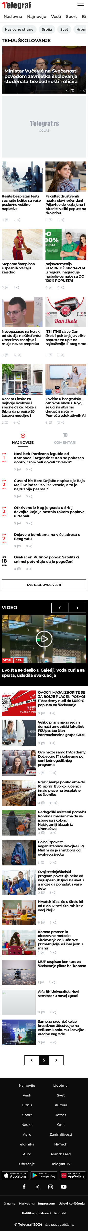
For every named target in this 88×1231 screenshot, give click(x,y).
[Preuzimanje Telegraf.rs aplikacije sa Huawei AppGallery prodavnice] (73, 1175)
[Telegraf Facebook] (24, 1187)
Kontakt (60, 1213)
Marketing (26, 1203)
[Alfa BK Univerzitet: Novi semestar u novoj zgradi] (19, 1002)
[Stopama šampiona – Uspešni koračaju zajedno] (22, 244)
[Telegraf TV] (64, 1187)
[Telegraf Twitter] (37, 1187)
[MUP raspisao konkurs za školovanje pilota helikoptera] (19, 972)
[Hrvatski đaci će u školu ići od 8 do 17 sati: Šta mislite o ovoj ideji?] (19, 912)
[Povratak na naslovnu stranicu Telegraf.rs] (16, 5)
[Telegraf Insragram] (50, 1187)
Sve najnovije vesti (44, 585)
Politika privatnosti (36, 1213)
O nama (9, 1203)
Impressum (46, 1203)
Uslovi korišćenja (72, 1203)
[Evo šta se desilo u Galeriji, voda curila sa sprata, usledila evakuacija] (44, 639)
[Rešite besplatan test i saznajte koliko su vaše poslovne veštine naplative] (22, 176)
